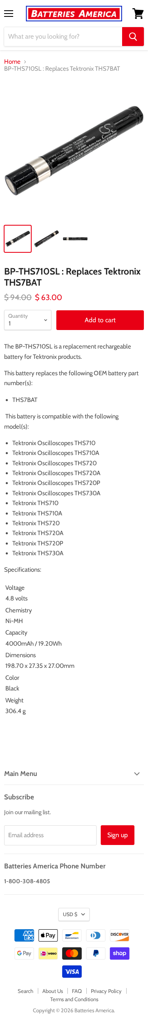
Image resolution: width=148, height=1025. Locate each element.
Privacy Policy (106, 991)
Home (12, 61)
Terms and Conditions (74, 999)
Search (25, 991)
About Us (52, 991)
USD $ (70, 914)
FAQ (77, 991)
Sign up (117, 835)
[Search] (133, 36)
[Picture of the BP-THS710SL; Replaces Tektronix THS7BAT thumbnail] (18, 239)
